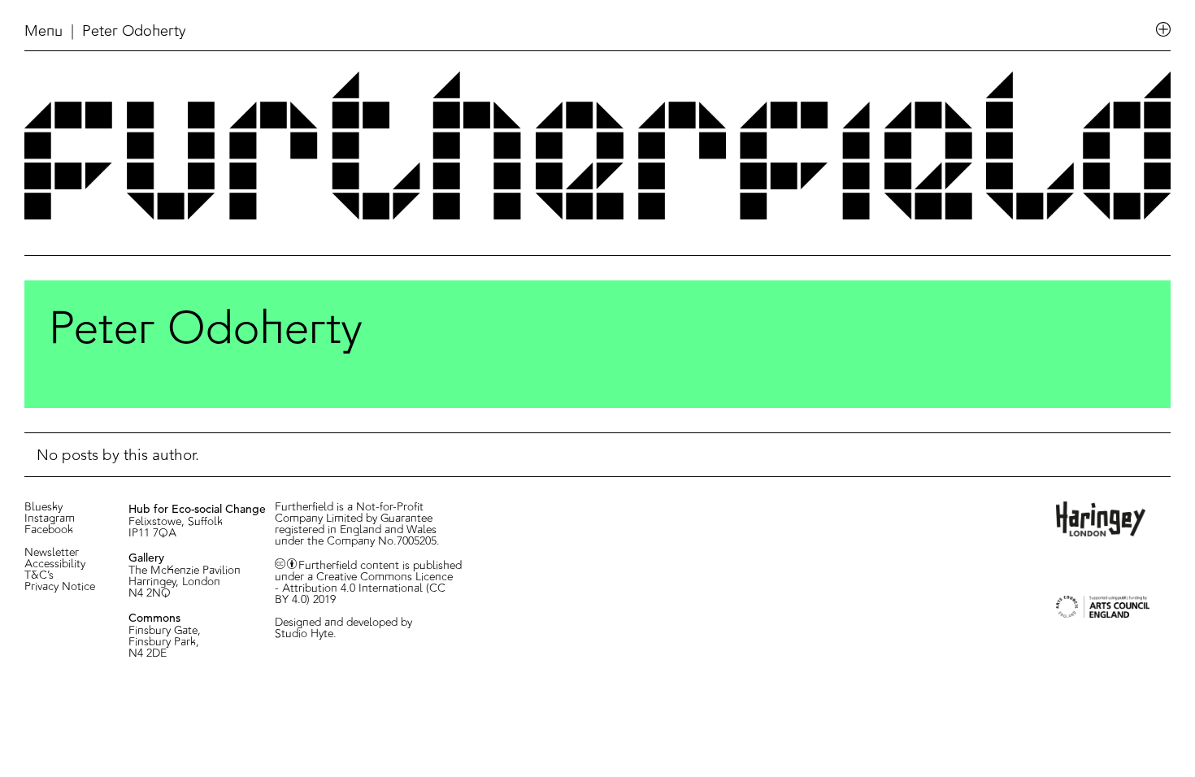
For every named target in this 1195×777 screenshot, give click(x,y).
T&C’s (39, 575)
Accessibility (54, 564)
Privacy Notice (59, 587)
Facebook (48, 530)
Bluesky (43, 507)
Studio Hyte (304, 634)
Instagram (49, 518)
